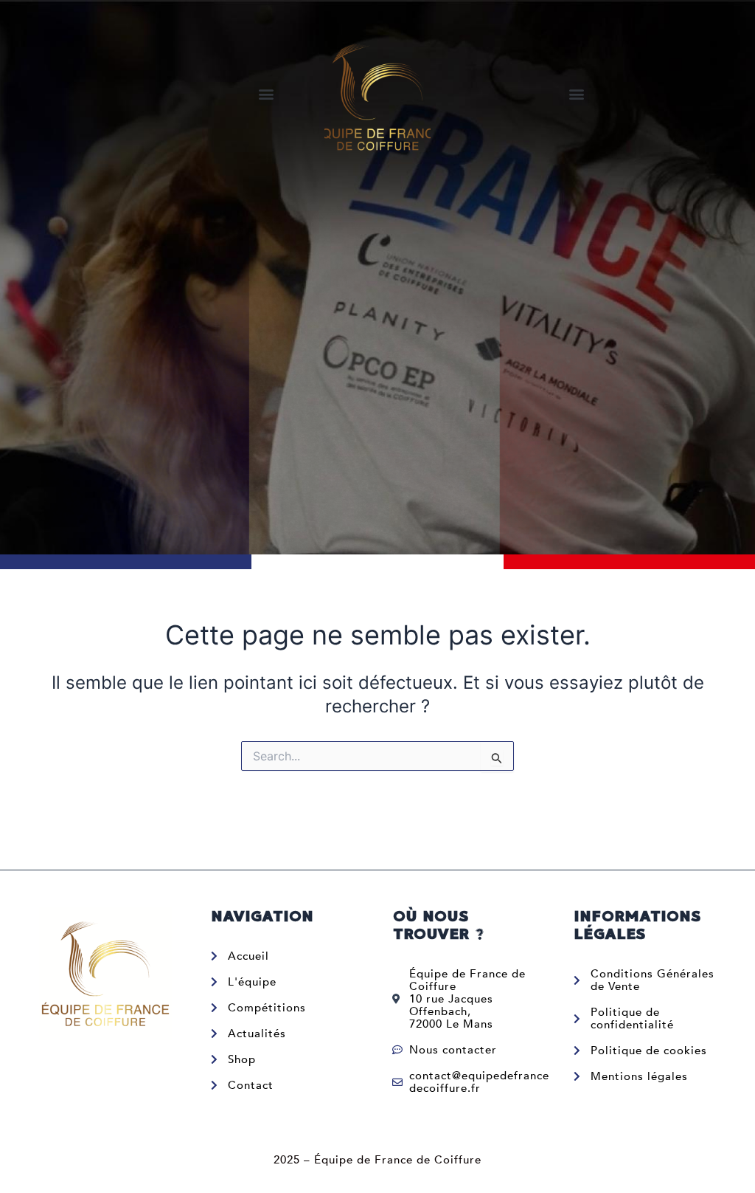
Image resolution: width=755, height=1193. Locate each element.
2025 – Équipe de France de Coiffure (377, 1159)
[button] (266, 93)
